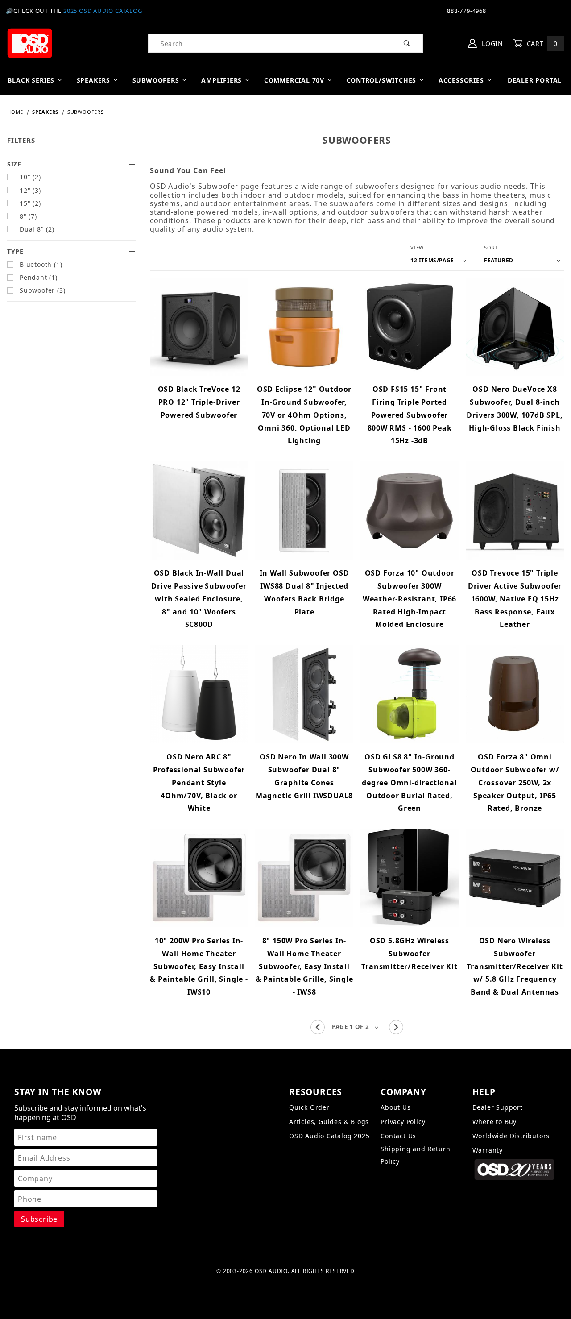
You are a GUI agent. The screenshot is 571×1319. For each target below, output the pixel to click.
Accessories (461, 80)
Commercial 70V (294, 80)
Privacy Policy (403, 1121)
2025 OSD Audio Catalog (102, 11)
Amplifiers (221, 80)
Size (14, 164)
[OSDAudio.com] (29, 42)
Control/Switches (382, 80)
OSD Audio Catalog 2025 (329, 1136)
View (417, 247)
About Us (395, 1107)
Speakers (93, 80)
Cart (541, 43)
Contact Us (398, 1136)
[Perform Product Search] (407, 43)
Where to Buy (494, 1121)
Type (15, 251)
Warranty (487, 1150)
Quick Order (309, 1107)
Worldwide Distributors (511, 1136)
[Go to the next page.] (396, 1027)
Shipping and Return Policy (415, 1155)
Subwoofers (155, 80)
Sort (491, 247)
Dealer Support (497, 1107)
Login (491, 43)
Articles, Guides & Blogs (329, 1121)
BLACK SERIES (31, 80)
